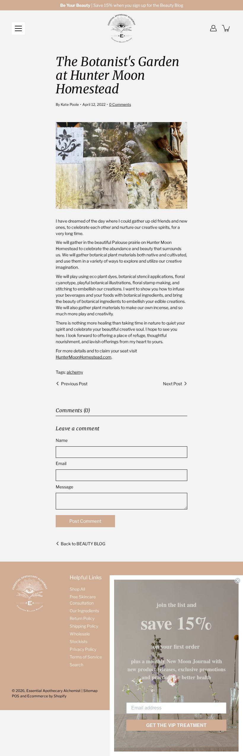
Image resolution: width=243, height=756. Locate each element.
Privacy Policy (83, 649)
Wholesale (80, 633)
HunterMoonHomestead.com (83, 356)
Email (61, 463)
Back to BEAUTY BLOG (83, 543)
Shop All (77, 589)
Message (64, 486)
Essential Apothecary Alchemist (53, 690)
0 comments (120, 104)
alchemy (75, 372)
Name (62, 440)
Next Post (172, 383)
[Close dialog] (238, 581)
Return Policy (82, 618)
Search (76, 664)
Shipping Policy (84, 626)
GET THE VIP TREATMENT (176, 725)
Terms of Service (86, 656)
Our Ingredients (84, 610)
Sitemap (90, 690)
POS (15, 696)
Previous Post (74, 383)
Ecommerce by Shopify (46, 696)
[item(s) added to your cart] (226, 28)
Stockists (78, 641)
